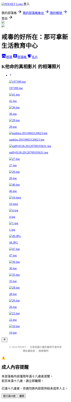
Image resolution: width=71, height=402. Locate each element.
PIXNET (22, 347)
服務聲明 (43, 350)
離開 (21, 396)
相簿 (9, 57)
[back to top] (5, 339)
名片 (35, 57)
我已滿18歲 (9, 396)
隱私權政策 (29, 350)
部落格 (22, 57)
